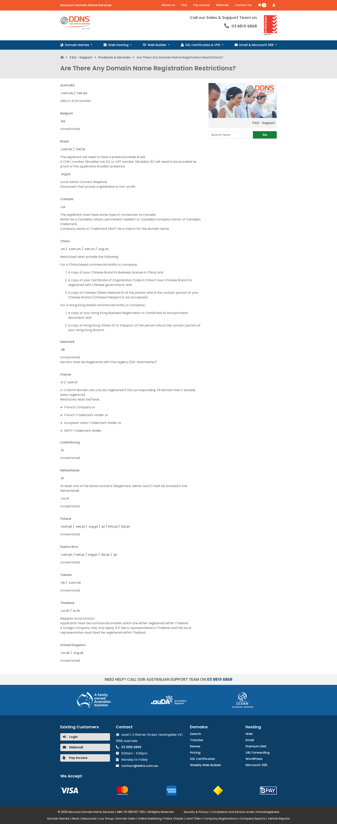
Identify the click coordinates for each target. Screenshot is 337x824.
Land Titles (193, 818)
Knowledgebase (267, 812)
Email (250, 740)
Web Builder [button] (157, 45)
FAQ (184, 5)
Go (265, 135)
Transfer (196, 740)
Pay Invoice (201, 5)
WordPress (254, 759)
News (75, 818)
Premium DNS (256, 746)
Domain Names (58, 818)
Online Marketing (149, 818)
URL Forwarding (258, 752)
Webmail (222, 5)
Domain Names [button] (77, 45)
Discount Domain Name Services (86, 5)
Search (195, 734)
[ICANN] (242, 700)
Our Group (106, 818)
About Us (168, 5)
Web (249, 734)
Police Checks (173, 818)
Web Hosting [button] (118, 45)
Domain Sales (126, 818)
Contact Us (243, 5)
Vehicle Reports (279, 818)
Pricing (195, 752)
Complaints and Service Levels (232, 812)
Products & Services (114, 57)
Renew (195, 746)
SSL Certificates (202, 759)
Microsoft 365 (256, 765)
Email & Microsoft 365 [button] (256, 45)
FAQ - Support (81, 57)
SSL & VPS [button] (203, 45)
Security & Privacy (196, 812)
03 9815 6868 (244, 26)
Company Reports (252, 818)
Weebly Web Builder (205, 765)
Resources (89, 818)
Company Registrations (220, 818)
